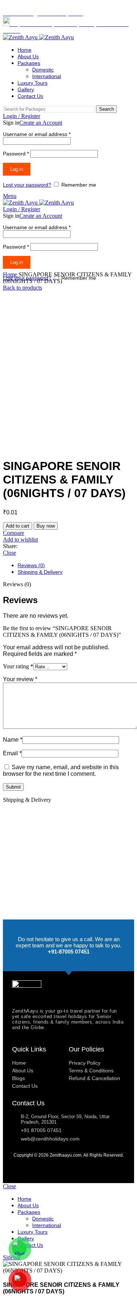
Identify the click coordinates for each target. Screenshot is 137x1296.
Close (9, 553)
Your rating (18, 666)
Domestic (43, 70)
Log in (16, 169)
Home (11, 274)
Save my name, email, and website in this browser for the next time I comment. (61, 770)
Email (12, 753)
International (46, 76)
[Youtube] (68, 1165)
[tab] (76, 565)
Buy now (46, 526)
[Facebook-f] (54, 1165)
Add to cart (17, 526)
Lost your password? (27, 185)
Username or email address (37, 134)
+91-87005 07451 (69, 951)
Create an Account (40, 123)
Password (16, 154)
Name (12, 740)
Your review (20, 679)
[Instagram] (82, 1165)
